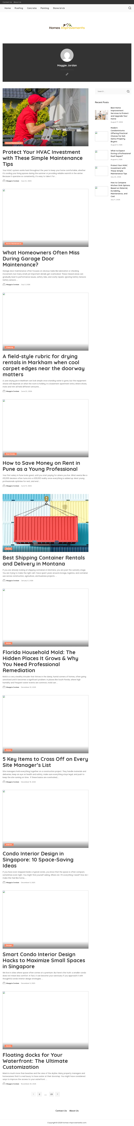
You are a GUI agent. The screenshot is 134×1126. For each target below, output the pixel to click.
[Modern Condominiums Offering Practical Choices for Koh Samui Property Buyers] (101, 136)
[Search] (129, 8)
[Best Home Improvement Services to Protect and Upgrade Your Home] (101, 115)
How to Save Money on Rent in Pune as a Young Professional (41, 466)
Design (9, 945)
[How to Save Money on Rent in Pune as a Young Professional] (45, 428)
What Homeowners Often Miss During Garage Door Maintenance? (41, 258)
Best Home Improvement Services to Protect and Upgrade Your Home (120, 113)
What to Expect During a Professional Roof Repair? (121, 153)
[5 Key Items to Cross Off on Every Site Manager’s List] (45, 724)
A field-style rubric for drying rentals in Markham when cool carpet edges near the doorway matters (44, 365)
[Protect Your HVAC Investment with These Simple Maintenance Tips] (45, 117)
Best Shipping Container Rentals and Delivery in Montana (44, 560)
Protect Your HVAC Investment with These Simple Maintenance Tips (43, 158)
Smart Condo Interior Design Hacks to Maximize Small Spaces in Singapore (44, 960)
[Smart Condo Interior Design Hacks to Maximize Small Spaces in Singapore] (45, 919)
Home (8, 549)
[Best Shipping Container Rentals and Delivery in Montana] (45, 523)
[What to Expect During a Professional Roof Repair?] (101, 155)
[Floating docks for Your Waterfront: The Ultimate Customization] (45, 1020)
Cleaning (9, 347)
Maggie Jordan (12, 181)
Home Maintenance (13, 143)
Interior (9, 845)
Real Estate (10, 454)
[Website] (67, 74)
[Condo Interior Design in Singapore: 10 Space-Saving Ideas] (45, 819)
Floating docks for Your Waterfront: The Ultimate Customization (35, 1061)
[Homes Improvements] (67, 26)
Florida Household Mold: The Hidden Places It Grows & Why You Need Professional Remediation (40, 661)
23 (51, 1094)
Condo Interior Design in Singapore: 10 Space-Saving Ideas (38, 859)
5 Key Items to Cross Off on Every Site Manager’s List (45, 762)
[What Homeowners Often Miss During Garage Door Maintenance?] (45, 218)
